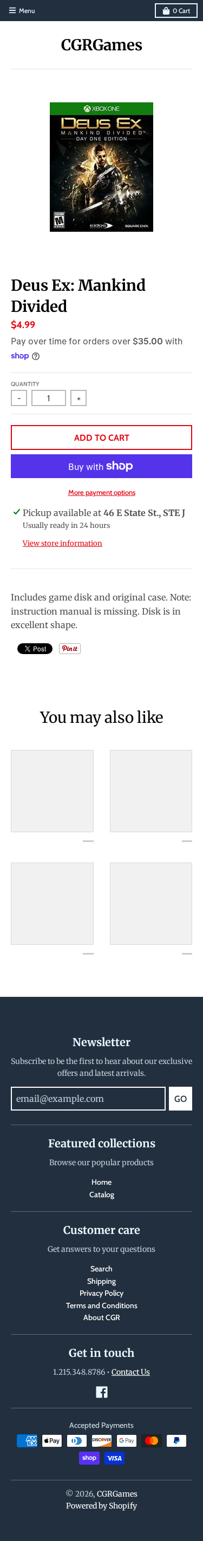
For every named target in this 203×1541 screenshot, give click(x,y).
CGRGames (101, 45)
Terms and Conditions (101, 1305)
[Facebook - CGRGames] (101, 1392)
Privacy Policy (101, 1293)
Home (101, 1182)
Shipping (101, 1281)
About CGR (101, 1317)
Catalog (101, 1194)
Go (180, 1099)
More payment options (101, 492)
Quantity (25, 384)
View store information (62, 543)
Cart (181, 10)
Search (101, 1269)
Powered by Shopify (101, 1506)
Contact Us (131, 1372)
